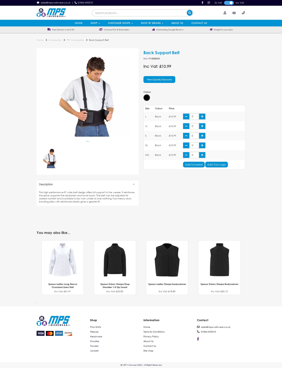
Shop (94, 22)
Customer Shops (119, 22)
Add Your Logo (216, 164)
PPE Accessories (75, 39)
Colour (147, 91)
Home (79, 22)
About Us (177, 22)
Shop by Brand (151, 22)
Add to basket (194, 164)
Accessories (55, 39)
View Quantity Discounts (159, 79)
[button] (88, 184)
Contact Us (199, 22)
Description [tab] (46, 184)
